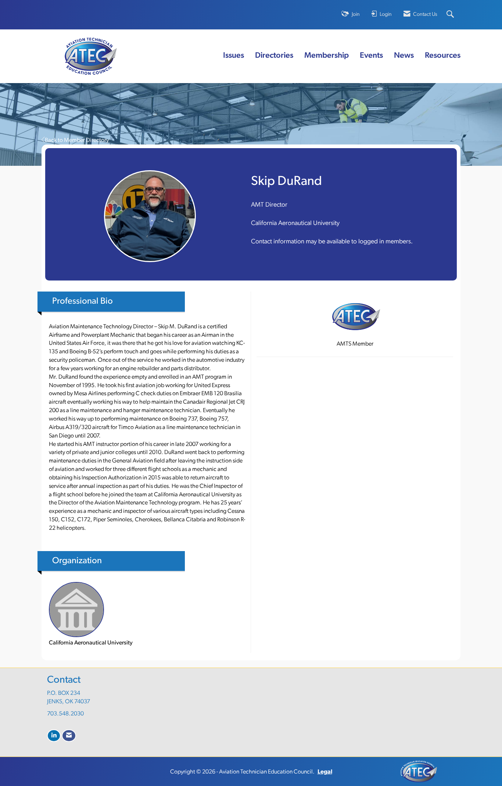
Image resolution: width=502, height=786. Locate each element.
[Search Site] (451, 15)
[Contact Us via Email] (69, 735)
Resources (442, 56)
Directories (274, 56)
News (404, 56)
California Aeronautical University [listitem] (91, 643)
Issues (233, 56)
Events (371, 56)
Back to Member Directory (77, 140)
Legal (325, 772)
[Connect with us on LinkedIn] (54, 735)
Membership (326, 56)
